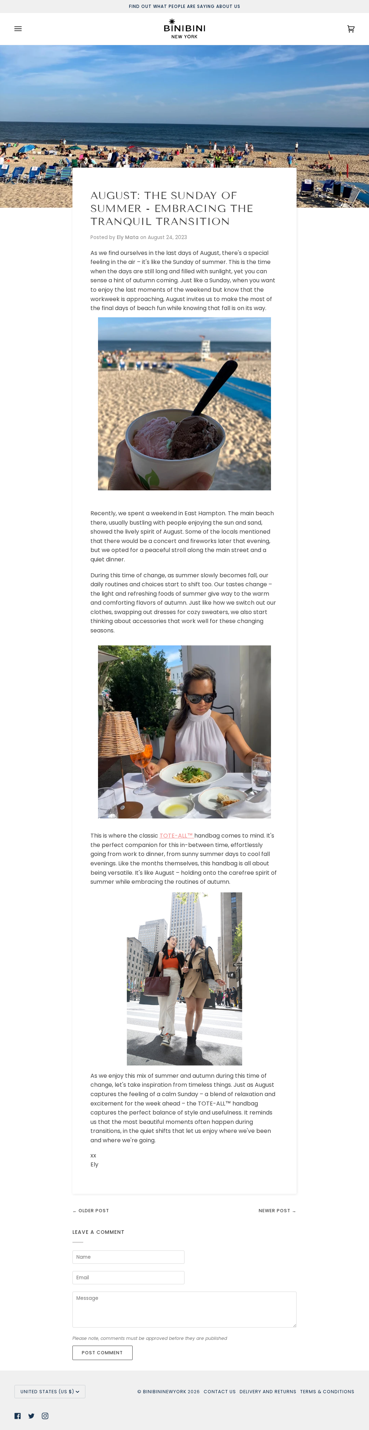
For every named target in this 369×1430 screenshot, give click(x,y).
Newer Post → (278, 1211)
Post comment (102, 1353)
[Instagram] (45, 1416)
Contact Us (220, 1392)
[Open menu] (25, 29)
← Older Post (90, 1211)
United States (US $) (47, 1392)
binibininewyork (164, 1392)
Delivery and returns (268, 1392)
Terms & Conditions (327, 1392)
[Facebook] (17, 1416)
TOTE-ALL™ (177, 835)
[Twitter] (31, 1416)
